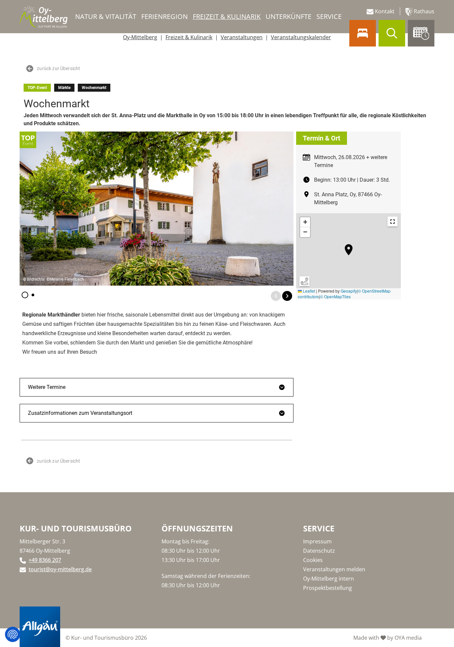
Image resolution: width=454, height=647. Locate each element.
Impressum (317, 541)
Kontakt (384, 11)
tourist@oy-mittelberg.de (60, 569)
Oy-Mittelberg (140, 37)
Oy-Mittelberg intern (328, 578)
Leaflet (308, 291)
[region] (348, 256)
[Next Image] (287, 296)
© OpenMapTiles (335, 296)
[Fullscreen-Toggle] (392, 222)
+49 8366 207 (45, 560)
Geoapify (349, 291)
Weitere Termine (46, 387)
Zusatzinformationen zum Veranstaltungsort (80, 413)
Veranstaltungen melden (334, 569)
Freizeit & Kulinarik (189, 37)
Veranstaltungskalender (301, 37)
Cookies (313, 560)
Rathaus (423, 11)
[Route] (304, 281)
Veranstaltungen (242, 37)
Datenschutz (319, 550)
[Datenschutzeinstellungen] (12, 634)
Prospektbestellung (327, 588)
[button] (25, 295)
